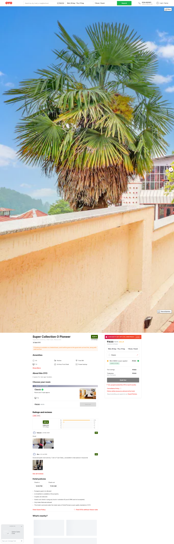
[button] (123, 389)
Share (169, 9)
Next (171, 169)
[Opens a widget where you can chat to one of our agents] (12, 533)
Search (124, 3)
